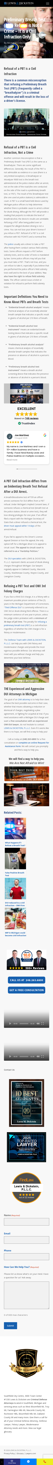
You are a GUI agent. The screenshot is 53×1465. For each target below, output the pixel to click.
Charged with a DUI (29, 46)
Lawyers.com (30, 1453)
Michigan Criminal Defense (21, 42)
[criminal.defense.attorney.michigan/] (28, 1462)
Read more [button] (12, 460)
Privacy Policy (9, 1453)
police (10, 244)
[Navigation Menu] (47, 3)
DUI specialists (14, 558)
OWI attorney (24, 699)
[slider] (24, 1023)
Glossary (20, 1453)
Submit (10, 1325)
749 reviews (31, 418)
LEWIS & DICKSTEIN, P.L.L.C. (17, 728)
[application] (26, 1016)
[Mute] (38, 1023)
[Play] (10, 1023)
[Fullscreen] (42, 1023)
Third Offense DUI (13, 607)
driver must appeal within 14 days (19, 525)
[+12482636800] (45, 1462)
